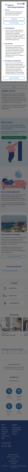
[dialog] (14, 41)
